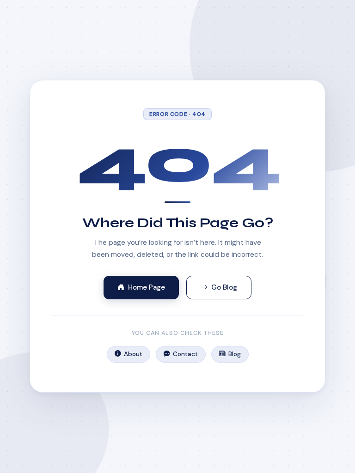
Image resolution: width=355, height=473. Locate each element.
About (133, 354)
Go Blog (224, 287)
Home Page (146, 287)
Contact (185, 354)
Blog (234, 354)
